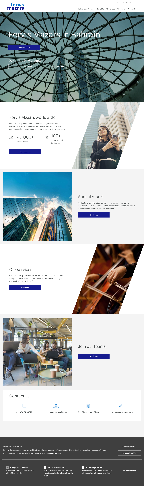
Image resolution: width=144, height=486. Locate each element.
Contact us (132, 8)
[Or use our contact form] (120, 408)
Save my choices (129, 470)
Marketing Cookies (94, 467)
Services (92, 8)
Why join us (110, 8)
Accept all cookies (129, 446)
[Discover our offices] (88, 408)
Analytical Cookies (56, 467)
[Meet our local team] (56, 408)
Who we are (122, 8)
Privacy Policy (55, 453)
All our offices (26, 66)
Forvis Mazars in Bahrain (54, 34)
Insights (100, 8)
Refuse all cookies (129, 453)
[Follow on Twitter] (79, 429)
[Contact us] (24, 408)
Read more (94, 215)
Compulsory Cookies (19, 467)
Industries (82, 8)
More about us (24, 47)
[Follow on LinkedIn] (74, 429)
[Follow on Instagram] (84, 429)
